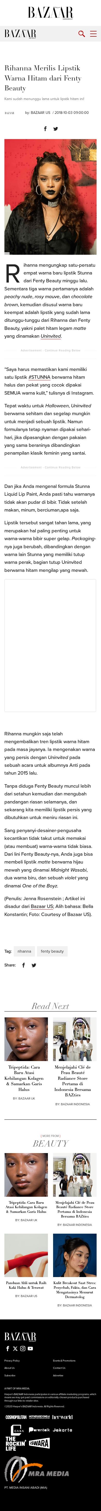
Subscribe (9, 1375)
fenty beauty (52, 951)
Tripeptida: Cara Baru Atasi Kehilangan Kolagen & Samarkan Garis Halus (24, 1078)
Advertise (58, 1375)
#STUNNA (39, 377)
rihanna (24, 951)
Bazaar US (42, 906)
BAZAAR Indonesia (75, 1104)
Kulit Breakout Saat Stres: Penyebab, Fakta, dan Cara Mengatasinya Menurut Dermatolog (74, 1290)
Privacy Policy (12, 1360)
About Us (9, 1368)
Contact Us (59, 1368)
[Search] (81, 34)
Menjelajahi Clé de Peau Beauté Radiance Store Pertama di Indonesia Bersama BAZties (72, 1081)
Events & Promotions (64, 1360)
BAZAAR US (40, 112)
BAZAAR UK (26, 1098)
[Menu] (93, 34)
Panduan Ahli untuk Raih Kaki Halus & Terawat (26, 1285)
